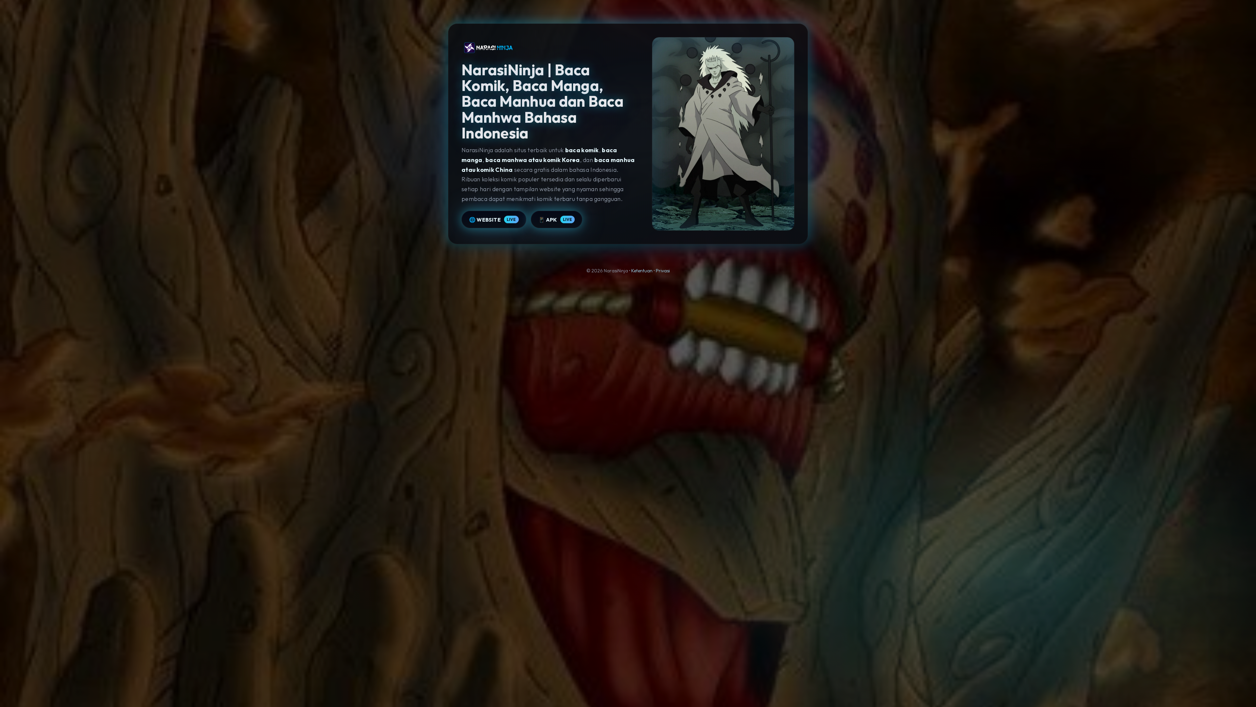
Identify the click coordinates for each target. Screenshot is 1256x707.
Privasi (663, 271)
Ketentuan (642, 271)
